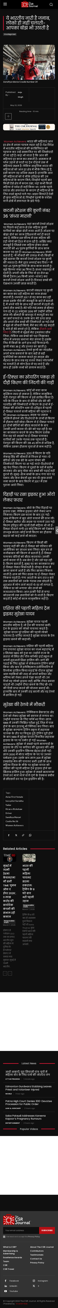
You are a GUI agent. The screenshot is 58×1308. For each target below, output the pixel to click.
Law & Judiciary (13, 1108)
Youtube (14, 1291)
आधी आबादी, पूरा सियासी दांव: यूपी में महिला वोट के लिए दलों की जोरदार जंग (27, 1073)
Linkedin (13, 1286)
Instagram (43, 1281)
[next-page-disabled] (10, 973)
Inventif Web (22, 1303)
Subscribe (47, 1230)
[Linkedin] (5, 1286)
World (8, 1094)
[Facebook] (9, 835)
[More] (8, 116)
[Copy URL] (23, 835)
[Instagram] (33, 1281)
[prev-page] (5, 973)
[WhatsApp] (30, 835)
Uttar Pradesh (12, 1079)
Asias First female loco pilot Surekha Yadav (14, 801)
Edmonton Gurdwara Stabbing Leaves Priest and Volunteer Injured (28, 1088)
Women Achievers (15, 141)
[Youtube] (5, 1291)
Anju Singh (20, 94)
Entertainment (12, 1123)
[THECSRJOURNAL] (29, 4)
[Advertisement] (29, 1021)
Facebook (14, 1281)
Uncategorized (10, 34)
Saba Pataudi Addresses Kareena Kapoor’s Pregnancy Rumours (25, 1117)
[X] (16, 835)
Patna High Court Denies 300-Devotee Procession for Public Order (28, 1102)
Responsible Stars (9, 922)
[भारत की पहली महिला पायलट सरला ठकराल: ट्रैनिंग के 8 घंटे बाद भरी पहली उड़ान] (29, 858)
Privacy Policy (34, 1236)
